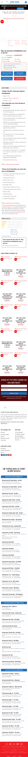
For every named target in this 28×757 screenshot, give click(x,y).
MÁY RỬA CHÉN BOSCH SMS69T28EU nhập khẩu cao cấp (21, 320)
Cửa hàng (19, 756)
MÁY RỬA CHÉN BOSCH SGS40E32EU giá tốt (21, 272)
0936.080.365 (4, 423)
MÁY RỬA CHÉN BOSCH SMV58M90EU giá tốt (7, 368)
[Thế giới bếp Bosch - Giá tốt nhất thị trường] (14, 2)
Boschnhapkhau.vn (8, 207)
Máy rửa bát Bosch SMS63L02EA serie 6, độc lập (7, 271)
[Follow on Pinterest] (8, 455)
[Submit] (26, 6)
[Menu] (2, 2)
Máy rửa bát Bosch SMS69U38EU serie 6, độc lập (7, 343)
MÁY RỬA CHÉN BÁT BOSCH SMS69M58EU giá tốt (21, 368)
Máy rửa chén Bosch (13, 98)
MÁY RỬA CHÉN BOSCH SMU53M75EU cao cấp (21, 344)
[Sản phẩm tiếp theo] (15, 16)
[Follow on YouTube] (11, 455)
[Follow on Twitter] (6, 455)
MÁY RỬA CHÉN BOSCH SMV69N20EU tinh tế (7, 320)
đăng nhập (9, 245)
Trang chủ (5, 12)
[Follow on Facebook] (2, 455)
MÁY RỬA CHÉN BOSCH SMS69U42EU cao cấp (21, 296)
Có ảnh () (15, 229)
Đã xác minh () (14, 231)
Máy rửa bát (7, 13)
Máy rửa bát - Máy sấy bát (17, 12)
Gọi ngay (8, 756)
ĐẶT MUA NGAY (20, 73)
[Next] (24, 28)
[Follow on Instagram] (4, 455)
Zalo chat (14, 756)
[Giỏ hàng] (26, 2)
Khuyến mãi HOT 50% (11, 8)
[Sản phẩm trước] (13, 16)
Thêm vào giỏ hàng (7, 73)
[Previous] (3, 28)
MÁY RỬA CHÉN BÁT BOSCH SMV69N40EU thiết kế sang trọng (7, 296)
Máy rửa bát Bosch (18, 13)
